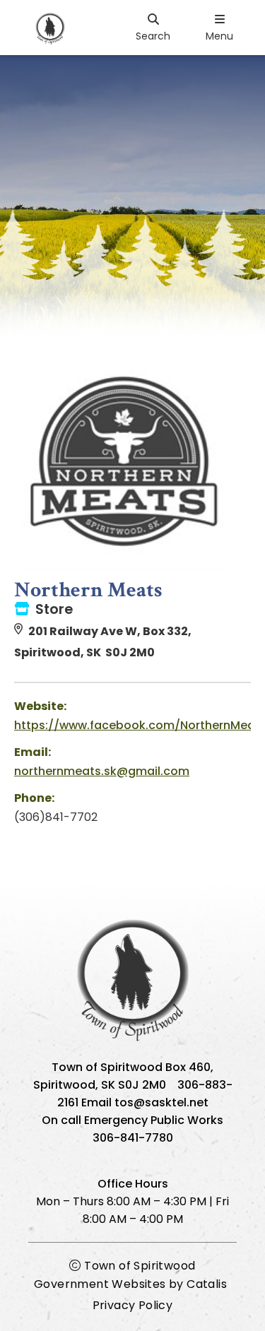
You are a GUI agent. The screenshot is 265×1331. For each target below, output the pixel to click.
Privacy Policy (133, 1305)
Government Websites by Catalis (130, 1284)
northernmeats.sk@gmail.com (101, 771)
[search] (153, 27)
